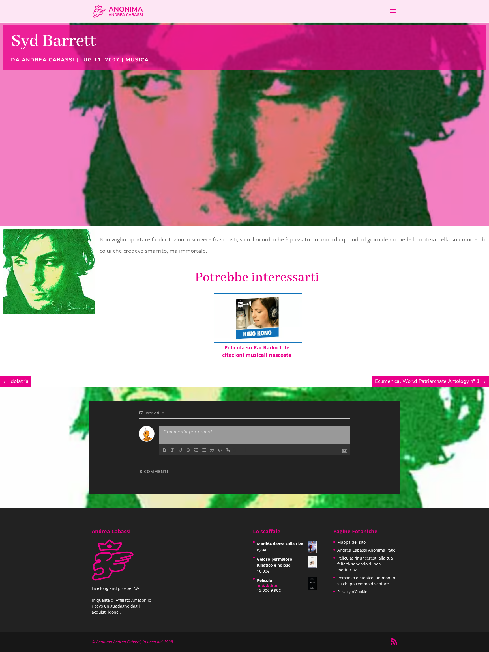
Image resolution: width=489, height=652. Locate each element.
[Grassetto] (164, 450)
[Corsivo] (172, 450)
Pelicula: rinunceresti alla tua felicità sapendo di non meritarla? (365, 564)
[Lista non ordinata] (204, 450)
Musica (137, 59)
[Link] (228, 450)
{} (235, 450)
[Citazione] (212, 450)
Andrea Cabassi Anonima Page (366, 550)
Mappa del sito (351, 542)
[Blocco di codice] (220, 450)
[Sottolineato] (180, 450)
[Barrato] (188, 450)
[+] (243, 450)
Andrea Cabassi (48, 59)
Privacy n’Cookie (352, 591)
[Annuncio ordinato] (196, 450)
